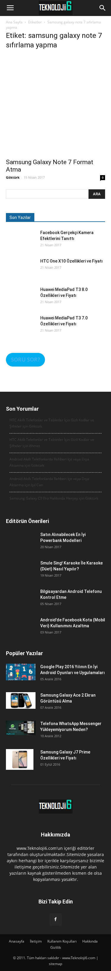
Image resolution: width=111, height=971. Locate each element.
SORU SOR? (25, 359)
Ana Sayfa (14, 22)
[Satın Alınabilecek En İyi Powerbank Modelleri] (21, 546)
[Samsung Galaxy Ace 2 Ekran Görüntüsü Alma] (21, 700)
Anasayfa (16, 941)
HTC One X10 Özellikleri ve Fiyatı (71, 261)
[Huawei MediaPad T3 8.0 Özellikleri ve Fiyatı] (21, 301)
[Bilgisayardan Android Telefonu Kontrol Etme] (21, 603)
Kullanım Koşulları (62, 941)
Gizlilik (55, 947)
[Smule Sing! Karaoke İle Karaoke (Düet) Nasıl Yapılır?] (21, 575)
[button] (102, 8)
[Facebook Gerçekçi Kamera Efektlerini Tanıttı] (21, 244)
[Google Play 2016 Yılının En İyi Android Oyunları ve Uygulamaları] (21, 672)
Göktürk (13, 177)
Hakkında (90, 941)
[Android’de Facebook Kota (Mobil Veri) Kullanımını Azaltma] (21, 632)
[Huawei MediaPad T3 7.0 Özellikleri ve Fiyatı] (21, 330)
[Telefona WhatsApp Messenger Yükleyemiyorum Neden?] (21, 728)
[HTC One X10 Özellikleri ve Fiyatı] (21, 273)
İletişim (36, 941)
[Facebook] (56, 919)
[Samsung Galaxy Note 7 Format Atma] (55, 105)
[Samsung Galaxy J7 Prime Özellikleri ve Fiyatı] (19, 759)
